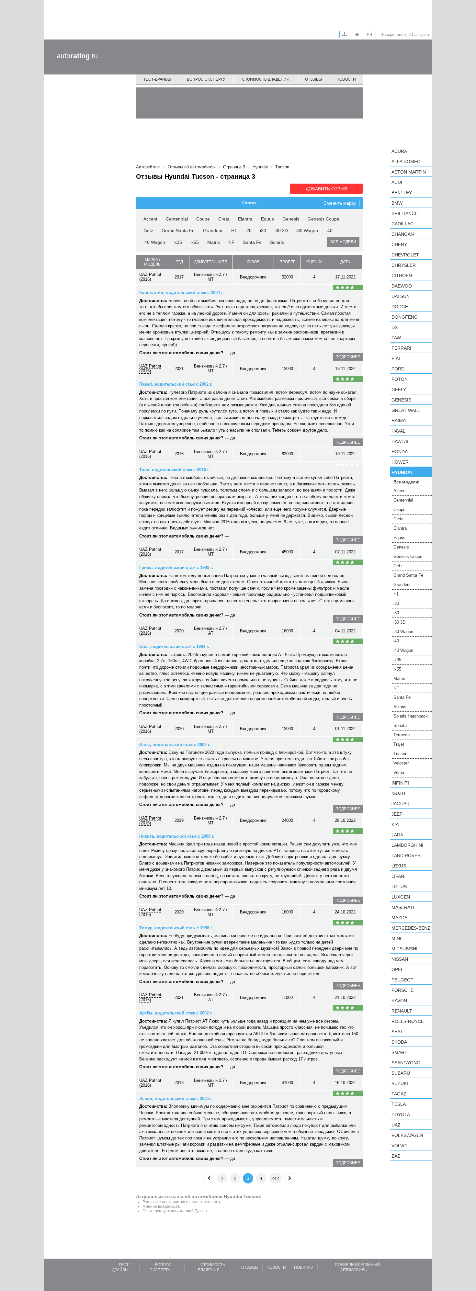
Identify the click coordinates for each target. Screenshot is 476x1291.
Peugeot (402, 979)
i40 (329, 230)
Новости (346, 79)
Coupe (203, 218)
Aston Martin (408, 172)
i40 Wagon (154, 242)
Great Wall (405, 410)
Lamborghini (407, 845)
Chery (399, 244)
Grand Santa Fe (178, 230)
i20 (248, 230)
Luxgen (400, 897)
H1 (234, 230)
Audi (396, 182)
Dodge (399, 306)
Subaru (400, 1073)
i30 (263, 230)
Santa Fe (252, 242)
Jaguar (400, 803)
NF (231, 242)
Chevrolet (405, 254)
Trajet (398, 744)
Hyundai (401, 472)
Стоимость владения (265, 79)
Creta (224, 218)
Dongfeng (404, 317)
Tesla (398, 1104)
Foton (399, 379)
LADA (397, 834)
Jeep (396, 814)
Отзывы (313, 79)
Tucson (400, 753)
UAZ (396, 1124)
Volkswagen (407, 1135)
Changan (402, 234)
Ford (397, 368)
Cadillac (402, 223)
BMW (396, 203)
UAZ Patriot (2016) (150, 277)
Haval (398, 431)
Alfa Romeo (406, 161)
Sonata (400, 725)
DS (394, 327)
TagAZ (398, 1093)
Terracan (401, 734)
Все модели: (406, 482)
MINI (396, 938)
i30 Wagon (307, 230)
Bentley (401, 192)
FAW (396, 337)
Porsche (402, 990)
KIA (395, 824)
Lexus (398, 865)
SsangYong (405, 1062)
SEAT (397, 1031)
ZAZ (395, 1156)
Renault (401, 1011)
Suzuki (399, 1083)
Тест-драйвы (157, 79)
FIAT (396, 358)
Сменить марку (339, 203)
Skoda (399, 1042)
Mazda (399, 917)
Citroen (401, 275)
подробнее (347, 357)
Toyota (400, 1114)
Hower (400, 462)
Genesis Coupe (323, 218)
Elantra (245, 218)
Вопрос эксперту (206, 79)
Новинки (303, 1267)
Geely (398, 389)
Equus (267, 218)
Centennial (177, 218)
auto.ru (77, 56)
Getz (148, 230)
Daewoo (401, 286)
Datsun (400, 296)
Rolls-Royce (407, 1021)
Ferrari (401, 348)
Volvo (399, 1145)
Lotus (399, 886)
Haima (398, 420)
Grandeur (213, 230)
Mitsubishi (404, 948)
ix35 (178, 242)
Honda (399, 451)
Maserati (402, 907)
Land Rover (406, 855)
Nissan (399, 959)
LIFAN (397, 876)
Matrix (213, 242)
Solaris (277, 242)
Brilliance (404, 213)
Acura (399, 151)
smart (399, 1052)
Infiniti (400, 783)
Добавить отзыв (326, 188)
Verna (398, 772)
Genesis (290, 218)
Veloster (401, 763)
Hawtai (399, 441)
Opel (397, 969)
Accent (150, 218)
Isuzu (398, 793)
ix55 (194, 242)
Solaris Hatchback (410, 716)
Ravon (399, 1000)
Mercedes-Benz (410, 928)
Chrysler (403, 265)
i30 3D (281, 230)
